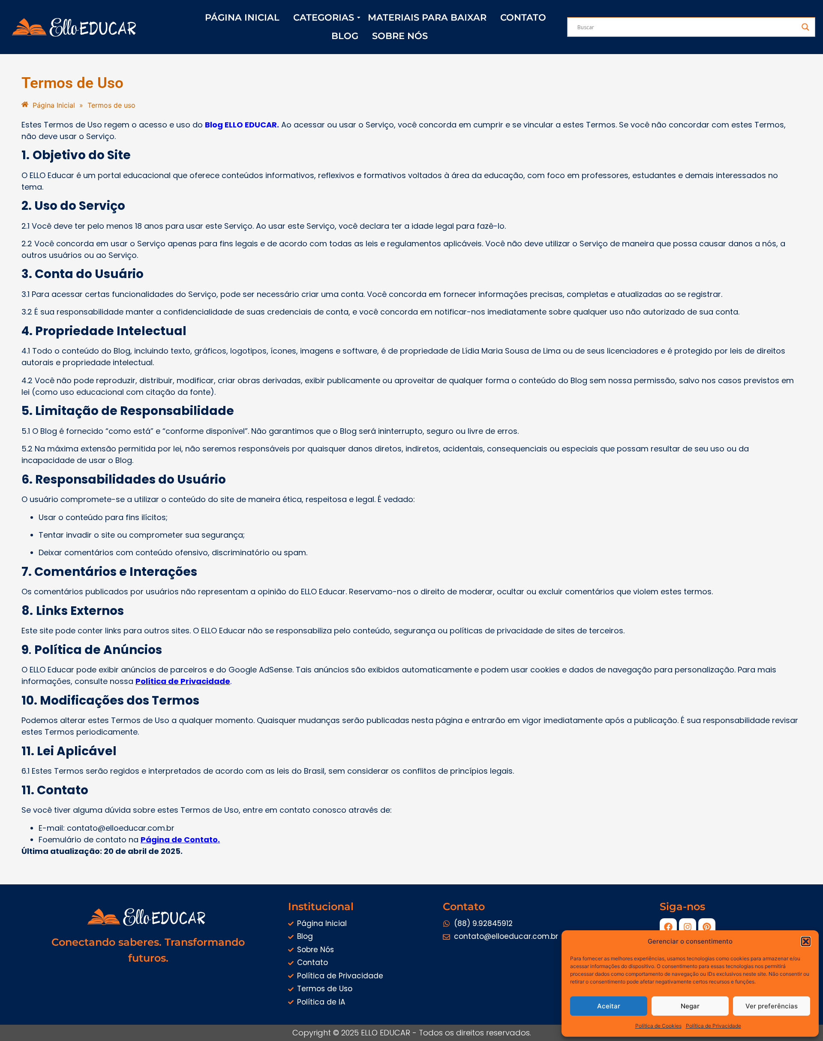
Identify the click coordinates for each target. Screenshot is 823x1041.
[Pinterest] (706, 926)
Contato (523, 17)
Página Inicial (242, 17)
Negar (690, 1006)
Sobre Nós (400, 35)
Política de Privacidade (713, 1026)
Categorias (323, 17)
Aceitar (608, 1006)
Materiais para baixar (427, 17)
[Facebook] (668, 926)
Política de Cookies (658, 1026)
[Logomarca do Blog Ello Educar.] (76, 26)
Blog (344, 35)
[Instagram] (687, 926)
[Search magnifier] (805, 27)
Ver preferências (771, 1006)
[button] (806, 941)
